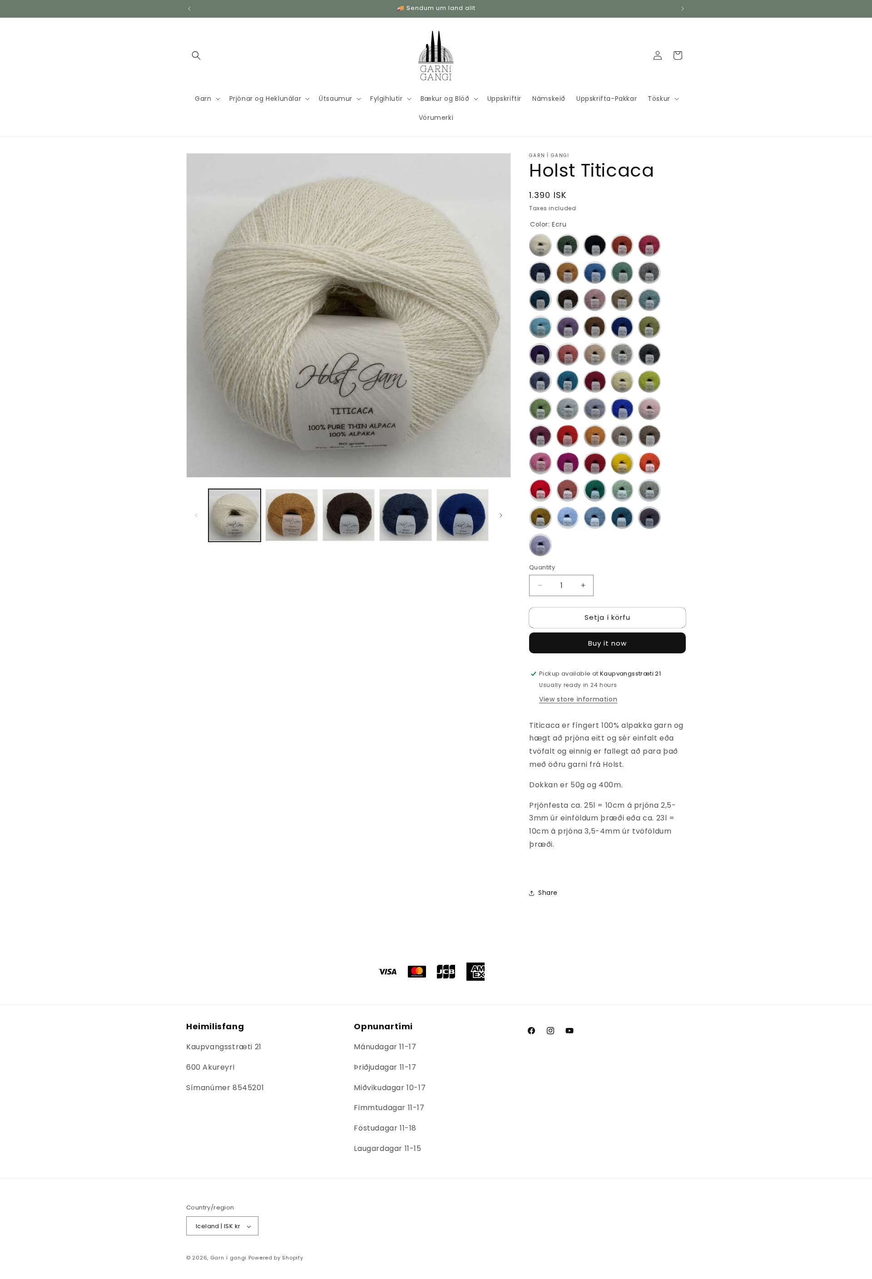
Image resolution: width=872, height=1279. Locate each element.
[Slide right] (501, 515)
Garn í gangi (228, 1258)
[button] (196, 55)
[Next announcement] (683, 8)
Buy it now (607, 643)
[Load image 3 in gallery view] (348, 515)
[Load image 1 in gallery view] (234, 515)
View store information (578, 699)
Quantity (542, 567)
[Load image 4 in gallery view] (405, 515)
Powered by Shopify (275, 1258)
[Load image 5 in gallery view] (462, 515)
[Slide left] (196, 515)
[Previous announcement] (189, 8)
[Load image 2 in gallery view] (291, 515)
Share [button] (548, 892)
